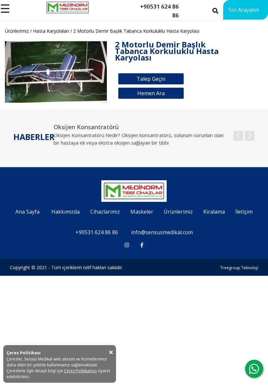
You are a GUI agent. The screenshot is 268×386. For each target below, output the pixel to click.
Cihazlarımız (105, 211)
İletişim (244, 211)
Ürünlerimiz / (19, 31)
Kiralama (214, 211)
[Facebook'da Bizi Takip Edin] (141, 245)
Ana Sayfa (27, 211)
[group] (154, 138)
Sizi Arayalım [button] (243, 9)
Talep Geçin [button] (151, 78)
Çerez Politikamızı (80, 371)
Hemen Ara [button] (151, 93)
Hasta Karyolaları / (53, 31)
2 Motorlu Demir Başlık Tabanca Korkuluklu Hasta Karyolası (136, 31)
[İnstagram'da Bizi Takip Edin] (127, 245)
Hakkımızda (65, 211)
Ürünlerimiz (178, 211)
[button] (250, 136)
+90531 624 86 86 (96, 232)
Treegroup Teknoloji (239, 268)
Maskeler (141, 211)
